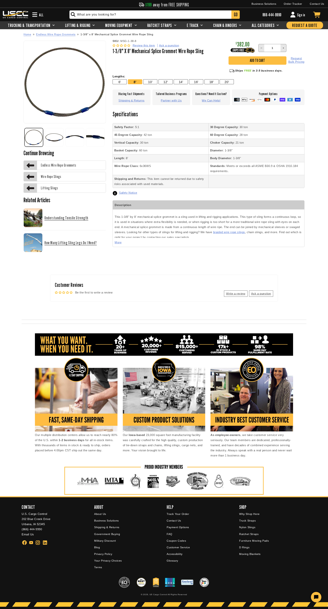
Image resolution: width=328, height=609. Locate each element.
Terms (98, 567)
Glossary (172, 560)
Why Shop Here (249, 513)
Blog (97, 547)
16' (196, 82)
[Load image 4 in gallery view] (95, 137)
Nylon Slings (247, 527)
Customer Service (178, 547)
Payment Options (178, 527)
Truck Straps (247, 520)
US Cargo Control (158, 594)
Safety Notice (128, 192)
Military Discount (105, 540)
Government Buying (107, 534)
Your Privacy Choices (108, 560)
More (118, 242)
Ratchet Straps (249, 534)
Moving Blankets (250, 553)
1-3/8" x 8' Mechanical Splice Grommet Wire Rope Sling (116, 34)
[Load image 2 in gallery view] (54, 137)
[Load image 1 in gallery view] (33, 137)
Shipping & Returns (131, 100)
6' (119, 82)
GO (235, 14)
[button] (122, 45)
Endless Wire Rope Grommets (56, 34)
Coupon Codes (176, 540)
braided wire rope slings (229, 232)
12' (165, 82)
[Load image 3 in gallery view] (74, 137)
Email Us (28, 534)
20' (227, 82)
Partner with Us (171, 100)
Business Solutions (264, 3)
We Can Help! (211, 100)
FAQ (169, 534)
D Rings (244, 547)
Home (27, 34)
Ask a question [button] (261, 293)
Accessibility (175, 553)
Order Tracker (293, 3)
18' (211, 82)
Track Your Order (178, 513)
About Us (100, 513)
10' (150, 82)
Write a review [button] (235, 293)
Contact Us (317, 3)
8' (135, 82)
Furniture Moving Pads (254, 540)
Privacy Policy (103, 553)
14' (181, 82)
